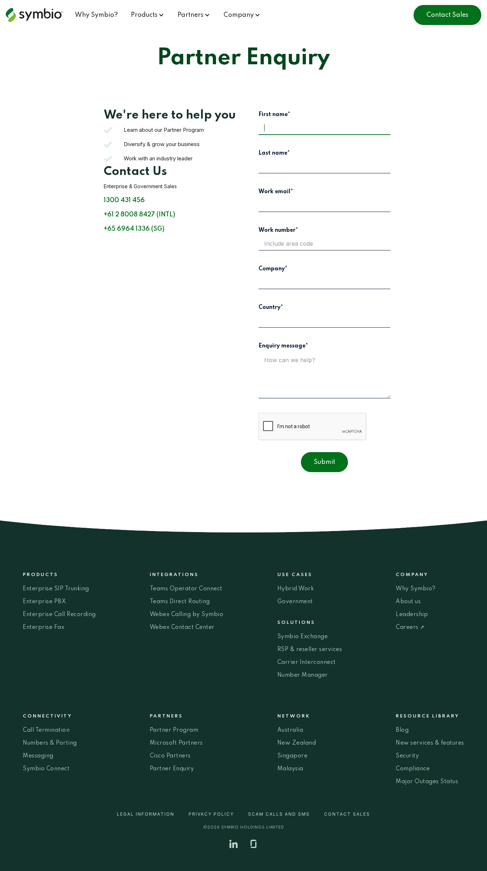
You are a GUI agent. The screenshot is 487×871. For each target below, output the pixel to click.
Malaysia (290, 769)
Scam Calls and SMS (279, 814)
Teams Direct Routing (180, 602)
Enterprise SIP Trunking (56, 589)
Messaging (38, 756)
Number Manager (302, 675)
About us (408, 602)
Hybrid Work (295, 589)
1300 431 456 (124, 200)
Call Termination (46, 730)
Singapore (292, 756)
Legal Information (145, 814)
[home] (37, 15)
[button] (147, 15)
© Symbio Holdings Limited (243, 827)
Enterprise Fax (43, 627)
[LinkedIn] (233, 844)
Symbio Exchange (302, 637)
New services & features (430, 743)
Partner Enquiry (172, 769)
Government (295, 602)
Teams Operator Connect (186, 589)
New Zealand (296, 743)
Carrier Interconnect (306, 662)
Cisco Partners (170, 756)
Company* (272, 269)
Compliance (413, 769)
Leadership (412, 614)
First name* (274, 114)
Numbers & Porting (50, 743)
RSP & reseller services (309, 649)
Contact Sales (447, 15)
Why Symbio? (96, 15)
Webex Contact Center (182, 627)
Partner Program (174, 730)
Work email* (275, 192)
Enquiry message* (283, 346)
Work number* (278, 230)
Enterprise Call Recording (59, 614)
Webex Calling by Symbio (187, 614)
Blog (402, 730)
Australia (290, 730)
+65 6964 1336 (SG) (134, 229)
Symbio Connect (46, 769)
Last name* (274, 153)
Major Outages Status (427, 782)
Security (407, 756)
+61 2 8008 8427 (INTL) (139, 214)
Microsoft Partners (176, 743)
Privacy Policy (211, 814)
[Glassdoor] (253, 844)
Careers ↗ (410, 627)
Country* (270, 307)
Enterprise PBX (44, 602)
